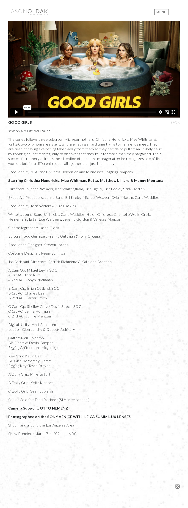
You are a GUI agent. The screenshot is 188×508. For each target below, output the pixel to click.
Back (175, 122)
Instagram (177, 486)
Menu (161, 12)
